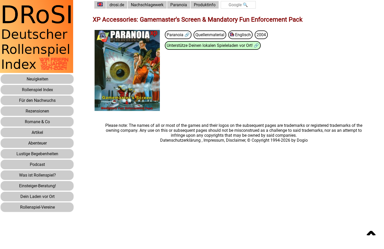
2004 (261, 34)
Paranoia (178, 4)
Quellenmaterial (209, 34)
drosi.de (116, 4)
